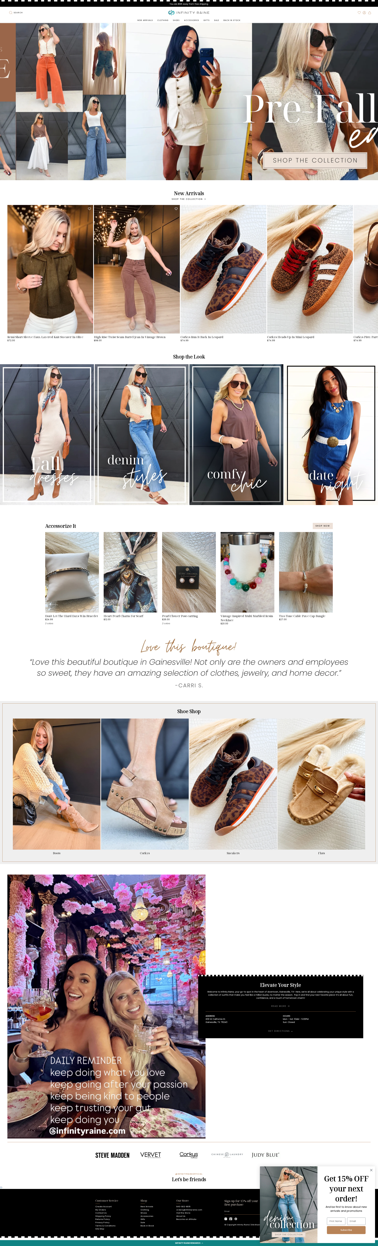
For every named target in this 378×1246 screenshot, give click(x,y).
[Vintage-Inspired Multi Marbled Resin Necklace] (247, 572)
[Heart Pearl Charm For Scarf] (130, 572)
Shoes (144, 1212)
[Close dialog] (371, 1170)
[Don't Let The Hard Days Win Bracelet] (72, 572)
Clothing (145, 1209)
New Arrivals (147, 1206)
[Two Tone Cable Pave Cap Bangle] (306, 572)
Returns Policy (102, 1219)
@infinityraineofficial (189, 1174)
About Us (180, 1216)
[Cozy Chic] (236, 434)
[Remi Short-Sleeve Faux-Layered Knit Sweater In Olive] (50, 269)
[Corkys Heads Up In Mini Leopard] (310, 269)
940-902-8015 (183, 1206)
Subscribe (346, 1230)
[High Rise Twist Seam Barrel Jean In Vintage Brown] (137, 269)
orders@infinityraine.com (189, 1209)
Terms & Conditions (105, 1225)
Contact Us (101, 1212)
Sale (143, 1222)
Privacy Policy (102, 1222)
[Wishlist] (359, 13)
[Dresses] (47, 434)
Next (374, 269)
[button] (189, 1243)
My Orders (100, 1209)
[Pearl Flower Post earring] (189, 572)
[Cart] (369, 12)
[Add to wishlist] (89, 209)
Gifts (143, 1219)
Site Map (99, 1228)
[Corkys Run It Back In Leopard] (223, 269)
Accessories (147, 1216)
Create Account (103, 1206)
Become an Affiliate (186, 1219)
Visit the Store (183, 1212)
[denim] (142, 434)
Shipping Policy (103, 1216)
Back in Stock (147, 1225)
